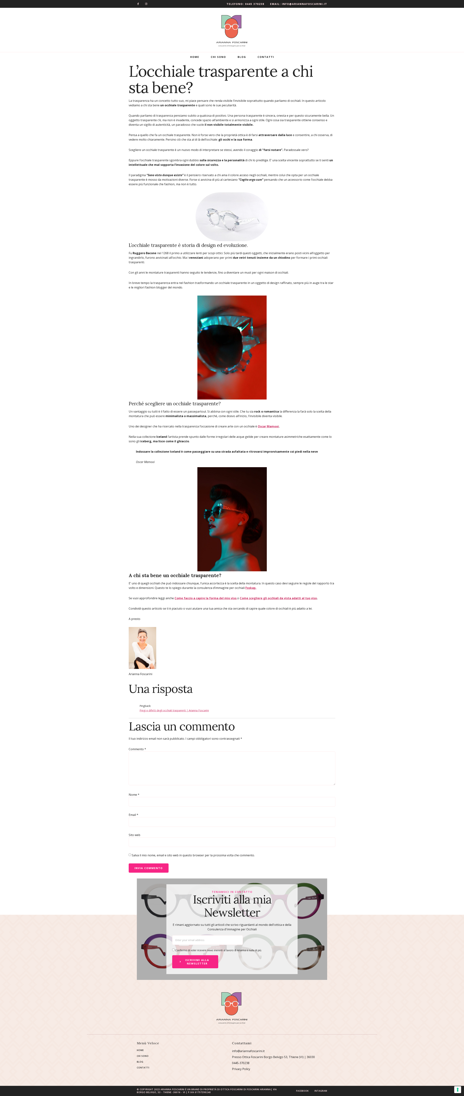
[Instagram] (146, 4)
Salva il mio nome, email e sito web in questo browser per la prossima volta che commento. (193, 855)
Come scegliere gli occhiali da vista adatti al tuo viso (278, 598)
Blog (242, 57)
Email (133, 815)
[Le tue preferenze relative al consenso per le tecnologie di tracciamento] (457, 1089)
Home (194, 57)
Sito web (134, 835)
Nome (134, 795)
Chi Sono (218, 57)
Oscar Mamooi (268, 426)
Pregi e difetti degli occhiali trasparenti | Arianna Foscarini (174, 710)
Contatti (266, 57)
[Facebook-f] (138, 4)
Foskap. (250, 588)
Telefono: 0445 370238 (245, 4)
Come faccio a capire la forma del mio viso (206, 598)
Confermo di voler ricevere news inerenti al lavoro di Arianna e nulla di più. (218, 950)
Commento (137, 749)
